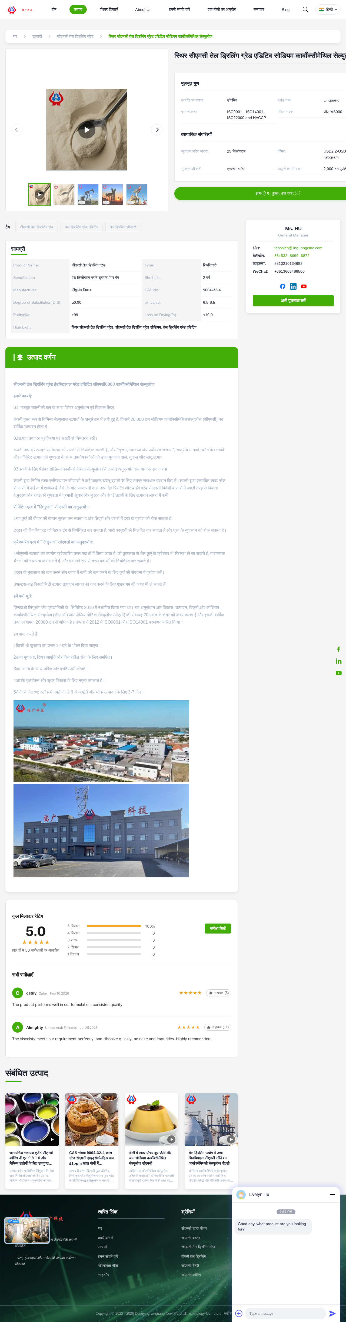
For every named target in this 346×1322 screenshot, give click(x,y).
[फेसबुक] (339, 649)
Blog (286, 9)
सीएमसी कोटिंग (191, 1275)
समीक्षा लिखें (218, 928)
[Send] (332, 1313)
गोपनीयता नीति (108, 1265)
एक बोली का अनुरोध (222, 9)
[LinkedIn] (293, 286)
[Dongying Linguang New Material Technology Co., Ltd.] (23, 9)
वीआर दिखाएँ (109, 9)
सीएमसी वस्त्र (190, 1238)
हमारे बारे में (105, 1238)
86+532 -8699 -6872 (292, 255)
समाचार (259, 9)
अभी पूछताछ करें (293, 300)
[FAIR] (86, 130)
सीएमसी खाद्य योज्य (194, 1228)
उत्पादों (102, 1247)
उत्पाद (78, 9)
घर (100, 1228)
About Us (143, 9)
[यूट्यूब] (339, 673)
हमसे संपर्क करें (179, 9)
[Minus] (332, 1194)
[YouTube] (304, 286)
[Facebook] (283, 286)
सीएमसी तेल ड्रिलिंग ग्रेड (198, 1247)
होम (54, 9)
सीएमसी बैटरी (190, 1265)
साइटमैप (103, 1275)
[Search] (305, 9)
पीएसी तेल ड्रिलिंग (193, 1256)
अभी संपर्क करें (32, 1180)
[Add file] (239, 1313)
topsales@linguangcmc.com (298, 248)
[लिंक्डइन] (339, 661)
